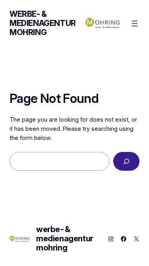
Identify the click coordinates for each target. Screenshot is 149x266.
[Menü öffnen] (134, 23)
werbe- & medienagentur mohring (43, 23)
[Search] (126, 161)
